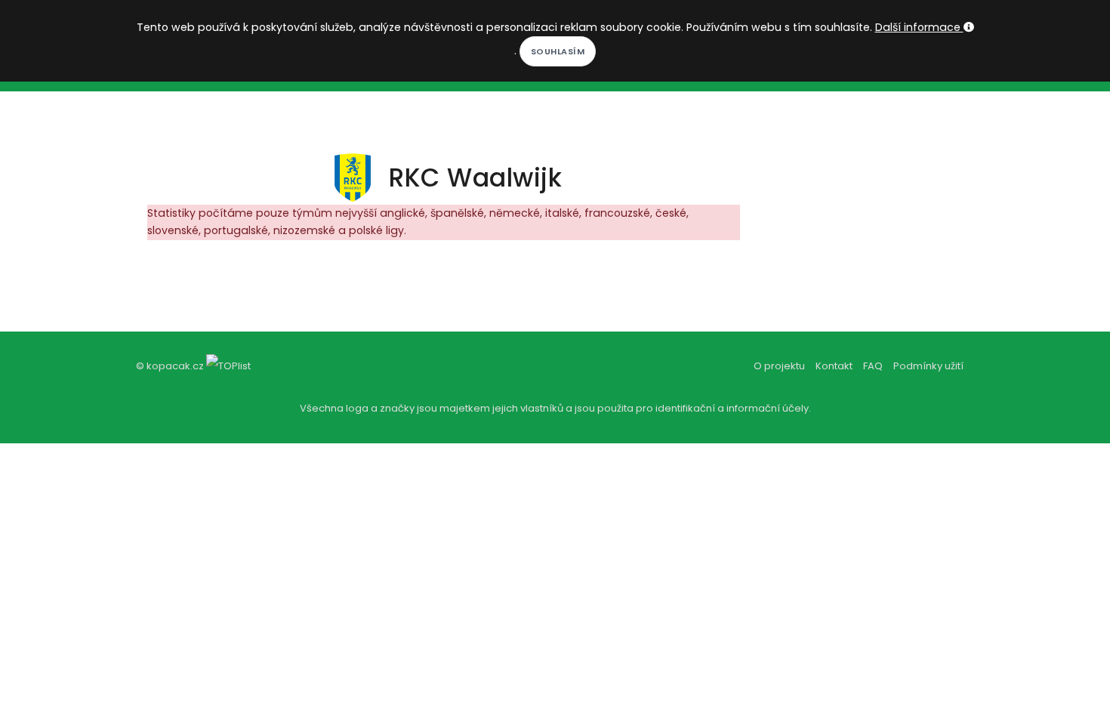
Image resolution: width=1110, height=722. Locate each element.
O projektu (779, 366)
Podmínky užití (928, 366)
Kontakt (834, 366)
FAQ (873, 366)
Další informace (919, 27)
